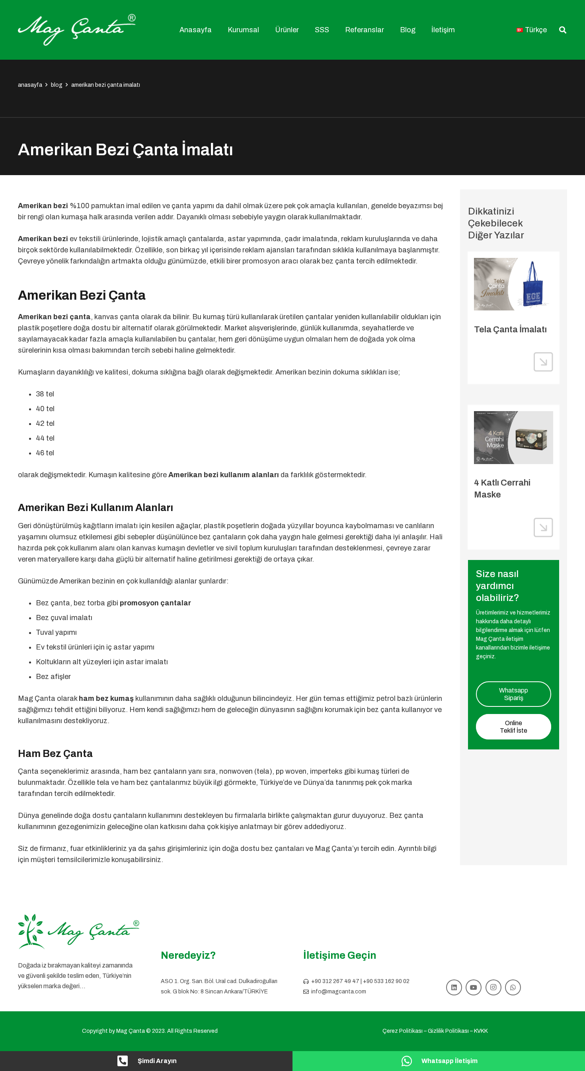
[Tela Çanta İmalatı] (513, 284)
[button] (263, 30)
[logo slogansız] (78, 932)
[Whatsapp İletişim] (410, 1061)
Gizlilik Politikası (448, 1031)
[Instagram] (493, 987)
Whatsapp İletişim (449, 1060)
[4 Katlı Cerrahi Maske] (513, 437)
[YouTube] (474, 987)
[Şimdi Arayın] (127, 1061)
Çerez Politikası (402, 1031)
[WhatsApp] (513, 987)
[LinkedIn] (454, 987)
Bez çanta (406, 815)
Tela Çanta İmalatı (510, 329)
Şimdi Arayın (157, 1060)
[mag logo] (77, 30)
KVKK (481, 1031)
